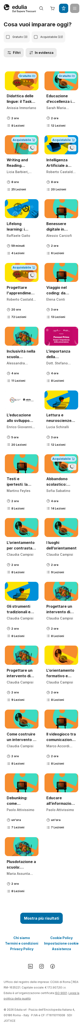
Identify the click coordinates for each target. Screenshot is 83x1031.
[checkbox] (8, 37)
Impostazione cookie (61, 943)
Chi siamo (21, 938)
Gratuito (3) (19, 37)
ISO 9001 (61, 993)
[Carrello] (52, 8)
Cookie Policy (61, 938)
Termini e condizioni (21, 943)
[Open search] (41, 8)
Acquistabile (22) (51, 37)
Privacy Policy (21, 949)
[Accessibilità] (63, 8)
